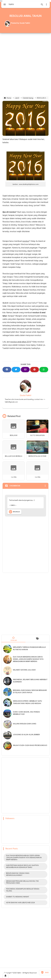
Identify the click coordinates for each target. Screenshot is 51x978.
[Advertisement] (25, 62)
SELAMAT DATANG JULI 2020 (24, 670)
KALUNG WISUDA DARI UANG (24, 724)
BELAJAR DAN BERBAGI (13, 456)
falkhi (19, 973)
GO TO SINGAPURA (37, 435)
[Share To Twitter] (16, 369)
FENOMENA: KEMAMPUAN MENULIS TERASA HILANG (22, 890)
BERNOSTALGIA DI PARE (37, 456)
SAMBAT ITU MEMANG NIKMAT (17, 897)
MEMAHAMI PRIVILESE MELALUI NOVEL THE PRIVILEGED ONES (22, 882)
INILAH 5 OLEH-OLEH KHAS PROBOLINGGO (30, 745)
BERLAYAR (13, 435)
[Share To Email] (25, 369)
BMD (45, 972)
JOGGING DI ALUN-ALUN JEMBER (26, 735)
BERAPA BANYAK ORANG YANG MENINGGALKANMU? (17, 874)
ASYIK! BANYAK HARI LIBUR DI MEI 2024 (20, 903)
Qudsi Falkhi (25, 395)
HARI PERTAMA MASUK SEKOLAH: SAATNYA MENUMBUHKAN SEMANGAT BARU (22, 866)
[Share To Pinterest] (34, 369)
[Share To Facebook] (6, 369)
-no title (13, 477)
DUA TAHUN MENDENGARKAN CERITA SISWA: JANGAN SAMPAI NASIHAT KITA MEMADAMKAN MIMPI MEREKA (28, 659)
